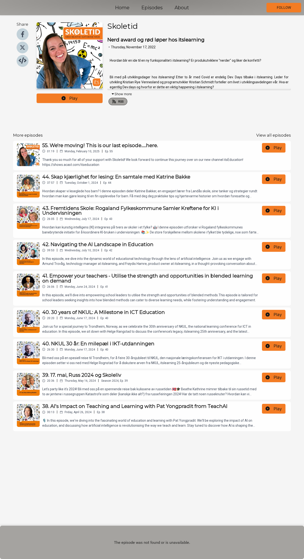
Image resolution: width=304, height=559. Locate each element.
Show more (123, 94)
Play (73, 98)
